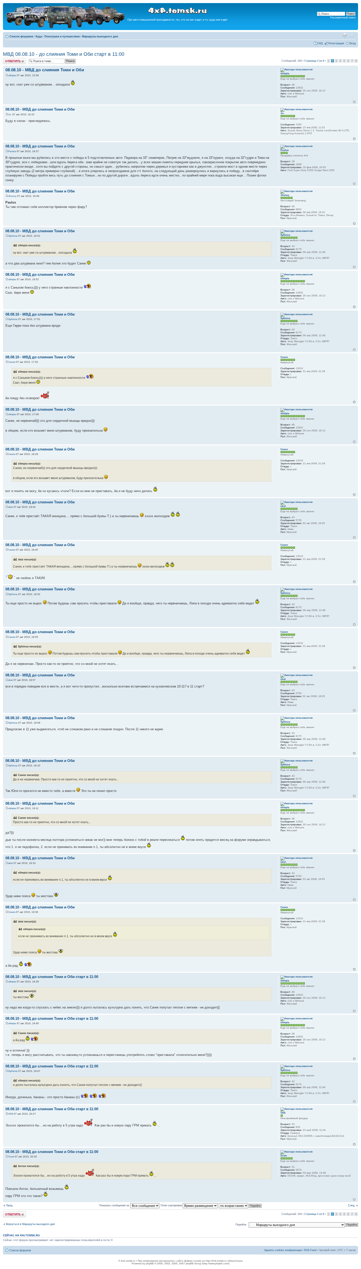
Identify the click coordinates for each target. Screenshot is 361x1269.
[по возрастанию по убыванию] (240, 1205)
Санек (11, 362)
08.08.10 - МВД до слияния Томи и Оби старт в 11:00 (51, 977)
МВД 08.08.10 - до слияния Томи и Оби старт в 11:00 (63, 54)
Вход (352, 43)
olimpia (12, 75)
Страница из (314, 60)
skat (10, 507)
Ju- (10, 114)
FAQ (320, 43)
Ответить (9, 59)
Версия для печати (344, 35)
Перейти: (241, 1224)
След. (351, 1205)
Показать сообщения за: (114, 1205)
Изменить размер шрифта (352, 35)
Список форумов (21, 36)
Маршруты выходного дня (100, 36)
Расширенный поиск (343, 17)
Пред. (9, 1205)
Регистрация (336, 43)
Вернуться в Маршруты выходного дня (30, 1224)
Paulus (12, 151)
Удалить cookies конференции (283, 1250)
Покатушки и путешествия (62, 36)
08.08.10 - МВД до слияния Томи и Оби (44, 70)
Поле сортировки (172, 1205)
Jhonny (12, 196)
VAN (10, 1113)
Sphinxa (12, 235)
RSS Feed (310, 1250)
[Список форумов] (66, 27)
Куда (39, 36)
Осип (11, 1156)
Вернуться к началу (354, 102)
